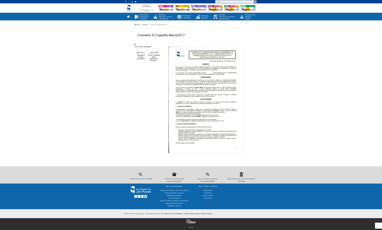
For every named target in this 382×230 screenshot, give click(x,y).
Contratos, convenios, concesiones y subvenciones (174, 200)
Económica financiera (174, 198)
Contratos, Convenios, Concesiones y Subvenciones (224, 17)
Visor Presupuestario (208, 195)
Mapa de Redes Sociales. (192, 213)
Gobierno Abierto (207, 190)
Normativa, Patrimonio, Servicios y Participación (162, 17)
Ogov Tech (191, 227)
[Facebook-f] (125, 1)
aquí (150, 179)
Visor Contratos (207, 198)
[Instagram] (132, 1)
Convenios (145, 24)
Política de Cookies (206, 213)
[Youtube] (135, 1)
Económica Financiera (202, 17)
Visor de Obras (208, 193)
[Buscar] (255, 1)
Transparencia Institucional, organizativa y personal (174, 190)
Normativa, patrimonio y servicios (174, 193)
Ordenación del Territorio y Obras (247, 17)
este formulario (176, 181)
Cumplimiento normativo (174, 206)
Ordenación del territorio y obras (174, 203)
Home (138, 24)
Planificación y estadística (184, 17)
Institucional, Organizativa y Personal (141, 17)
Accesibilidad (178, 213)
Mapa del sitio (169, 213)
